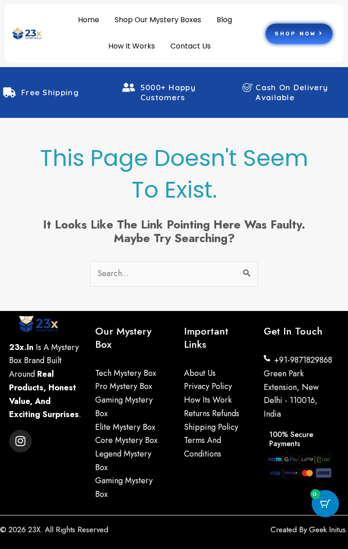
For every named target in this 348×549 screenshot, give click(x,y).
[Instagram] (20, 441)
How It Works (131, 46)
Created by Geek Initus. (309, 529)
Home (88, 20)
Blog (224, 20)
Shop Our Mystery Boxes (158, 20)
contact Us (190, 46)
